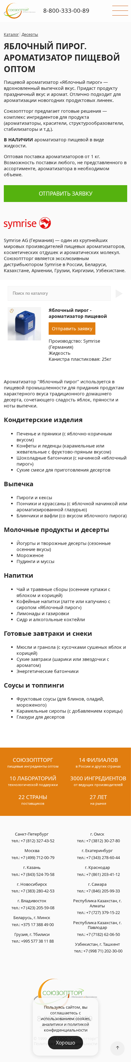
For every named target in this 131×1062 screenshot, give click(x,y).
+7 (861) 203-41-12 (103, 874)
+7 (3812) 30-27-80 (103, 841)
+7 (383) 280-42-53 (37, 891)
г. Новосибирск (32, 884)
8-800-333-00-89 (66, 10)
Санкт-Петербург (32, 834)
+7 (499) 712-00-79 (37, 857)
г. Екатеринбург (97, 850)
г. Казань (32, 867)
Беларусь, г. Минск (31, 917)
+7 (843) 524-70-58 (37, 874)
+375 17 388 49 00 (37, 924)
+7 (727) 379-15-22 (103, 912)
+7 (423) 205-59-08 (37, 908)
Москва (31, 850)
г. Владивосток (31, 901)
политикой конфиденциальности (66, 1027)
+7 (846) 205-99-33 (103, 891)
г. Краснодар (97, 867)
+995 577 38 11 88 (37, 941)
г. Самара (97, 884)
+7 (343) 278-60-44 (103, 857)
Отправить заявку (66, 193)
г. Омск (97, 834)
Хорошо (65, 1042)
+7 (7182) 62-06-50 (103, 934)
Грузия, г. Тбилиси (32, 934)
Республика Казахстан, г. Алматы (97, 903)
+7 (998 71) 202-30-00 (102, 951)
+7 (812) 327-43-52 (37, 841)
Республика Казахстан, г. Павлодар (97, 925)
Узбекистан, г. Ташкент (97, 944)
